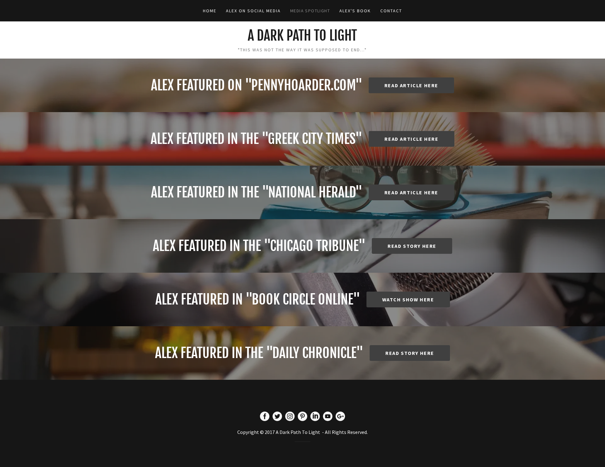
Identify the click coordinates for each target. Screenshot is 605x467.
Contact (391, 11)
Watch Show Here (408, 299)
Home (209, 11)
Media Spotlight (310, 11)
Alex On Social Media (253, 11)
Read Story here (409, 353)
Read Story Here (412, 246)
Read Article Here (411, 85)
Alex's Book (355, 11)
